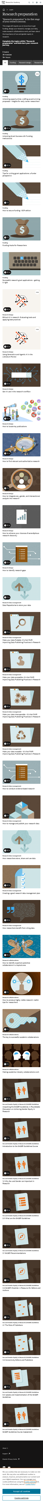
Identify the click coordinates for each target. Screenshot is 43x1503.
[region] (21, 1485)
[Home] (13, 2)
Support (5, 1454)
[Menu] (40, 2)
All (5, 62)
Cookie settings (30, 1482)
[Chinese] (36, 2)
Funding (13, 62)
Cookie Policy (30, 1484)
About (4, 1448)
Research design (25, 62)
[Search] (29, 2)
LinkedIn (4, 1467)
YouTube (9, 1467)
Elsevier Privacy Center (10, 1459)
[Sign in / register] (33, 2)
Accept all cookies (21, 1491)
